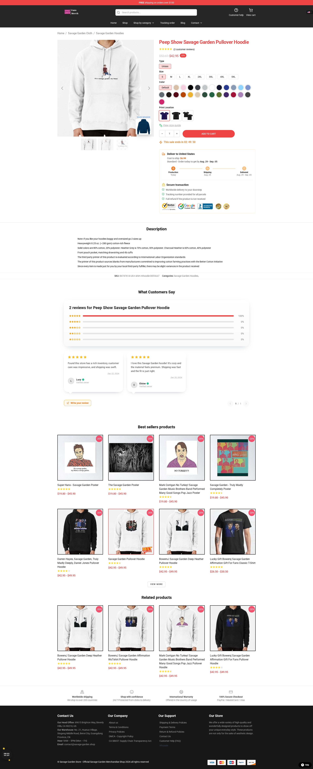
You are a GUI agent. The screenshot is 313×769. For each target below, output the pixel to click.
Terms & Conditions (118, 727)
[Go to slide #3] (122, 144)
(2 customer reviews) (184, 49)
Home (60, 33)
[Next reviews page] (246, 404)
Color (162, 82)
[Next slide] (148, 88)
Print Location (166, 107)
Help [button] (307, 765)
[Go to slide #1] (89, 144)
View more (156, 584)
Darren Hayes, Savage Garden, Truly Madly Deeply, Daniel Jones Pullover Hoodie (78, 562)
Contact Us (165, 736)
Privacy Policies (117, 731)
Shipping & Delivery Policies (173, 722)
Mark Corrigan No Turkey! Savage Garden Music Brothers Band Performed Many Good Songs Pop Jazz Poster (182, 488)
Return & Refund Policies (171, 731)
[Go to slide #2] (105, 144)
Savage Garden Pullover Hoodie (126, 559)
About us (113, 722)
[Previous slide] (62, 88)
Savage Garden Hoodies (110, 33)
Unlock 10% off (6, 754)
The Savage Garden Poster (123, 485)
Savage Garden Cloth (80, 33)
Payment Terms (167, 727)
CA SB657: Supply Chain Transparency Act (130, 741)
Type (161, 61)
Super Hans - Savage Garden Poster (77, 485)
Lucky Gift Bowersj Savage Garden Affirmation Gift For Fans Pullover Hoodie (230, 659)
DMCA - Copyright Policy (121, 736)
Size (161, 71)
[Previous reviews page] (230, 404)
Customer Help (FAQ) (170, 741)
